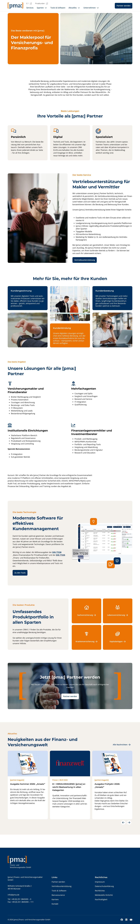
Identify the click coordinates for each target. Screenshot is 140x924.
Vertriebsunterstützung (84, 260)
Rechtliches (100, 890)
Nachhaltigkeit (101, 899)
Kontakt (55, 904)
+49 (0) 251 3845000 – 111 (23, 902)
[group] (28, 785)
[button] (123, 822)
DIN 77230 (56, 552)
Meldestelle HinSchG (104, 895)
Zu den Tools (20, 572)
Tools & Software (59, 890)
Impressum (100, 882)
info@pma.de (13, 894)
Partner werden (123, 5)
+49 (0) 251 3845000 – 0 (21, 899)
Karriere (55, 899)
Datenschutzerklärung (104, 886)
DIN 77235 (60, 555)
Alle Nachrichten (120, 744)
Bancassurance (58, 895)
